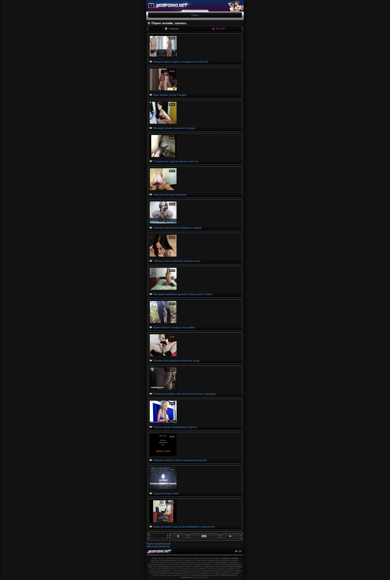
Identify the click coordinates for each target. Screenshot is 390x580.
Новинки (173, 28)
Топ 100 (220, 28)
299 (203, 536)
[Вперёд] (230, 536)
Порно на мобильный (158, 543)
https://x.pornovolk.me (158, 546)
